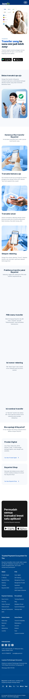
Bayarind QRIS (5, 588)
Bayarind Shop (5, 580)
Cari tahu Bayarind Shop (10, 481)
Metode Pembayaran (7, 609)
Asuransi (17, 625)
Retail (3, 625)
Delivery (4, 582)
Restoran (4, 623)
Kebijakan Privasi (19, 604)
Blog (16, 601)
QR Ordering (18, 577)
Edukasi (17, 628)
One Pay (4, 601)
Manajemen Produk (20, 582)
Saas (16, 631)
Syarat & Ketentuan (20, 606)
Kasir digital (18, 575)
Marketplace (18, 623)
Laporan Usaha (19, 588)
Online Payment (6, 604)
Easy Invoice (5, 599)
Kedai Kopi (4, 620)
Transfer (4, 585)
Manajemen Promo (20, 580)
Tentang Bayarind (19, 599)
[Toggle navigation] (25, 2)
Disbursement (5, 606)
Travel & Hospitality (20, 620)
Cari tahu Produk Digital (10, 457)
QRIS (3, 612)
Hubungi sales (18, 609)
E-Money (4, 577)
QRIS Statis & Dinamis (20, 590)
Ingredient (17, 585)
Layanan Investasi (19, 633)
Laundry (4, 631)
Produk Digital (5, 575)
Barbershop (5, 628)
